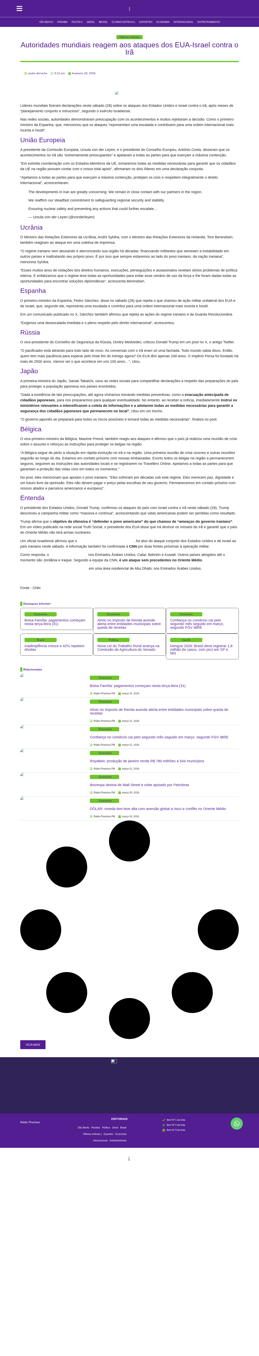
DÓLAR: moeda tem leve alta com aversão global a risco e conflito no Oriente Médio (158, 809)
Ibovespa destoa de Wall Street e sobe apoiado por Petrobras (139, 785)
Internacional (183, 22)
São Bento (46, 22)
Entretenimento (208, 22)
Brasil (103, 22)
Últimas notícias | (123, 22)
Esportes (145, 22)
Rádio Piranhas (30, 1122)
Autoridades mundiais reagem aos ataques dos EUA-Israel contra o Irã (129, 48)
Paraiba (62, 22)
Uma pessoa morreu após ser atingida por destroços (54, 568)
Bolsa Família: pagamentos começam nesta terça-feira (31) (54, 622)
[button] (33, 1044)
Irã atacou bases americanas (68, 555)
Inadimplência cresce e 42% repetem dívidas (54, 648)
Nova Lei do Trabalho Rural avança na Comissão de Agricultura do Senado (128, 648)
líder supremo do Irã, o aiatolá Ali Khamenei (106, 541)
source (24, 582)
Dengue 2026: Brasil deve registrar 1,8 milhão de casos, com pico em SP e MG (201, 649)
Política (77, 22)
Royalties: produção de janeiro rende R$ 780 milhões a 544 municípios (147, 761)
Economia (163, 22)
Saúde (186, 639)
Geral (91, 22)
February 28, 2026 (107, 217)
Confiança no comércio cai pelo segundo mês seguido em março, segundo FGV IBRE (197, 624)
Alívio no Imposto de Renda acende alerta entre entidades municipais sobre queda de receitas (129, 624)
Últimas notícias (129, 37)
